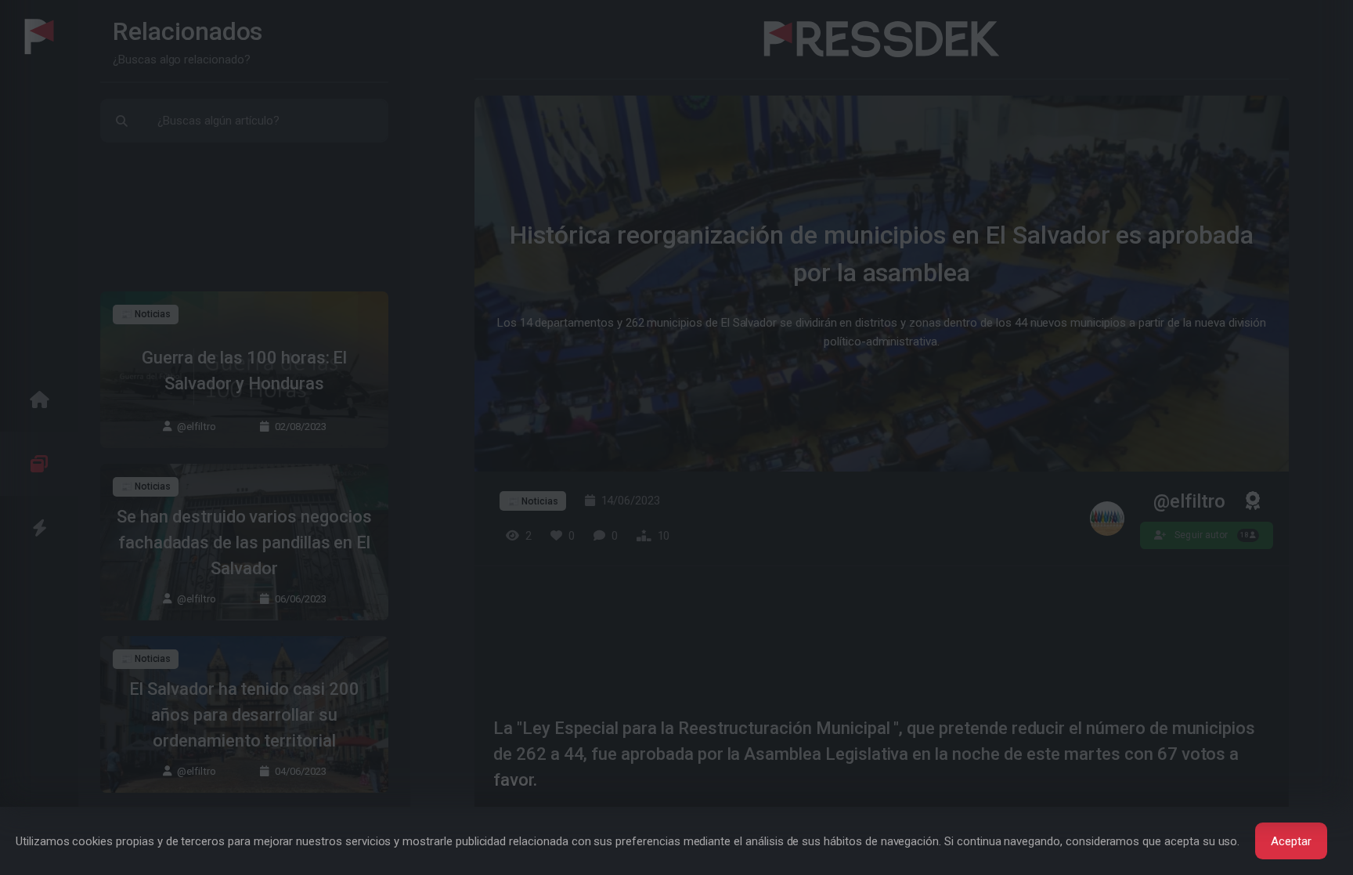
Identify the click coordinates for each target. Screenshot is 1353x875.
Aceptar (1291, 841)
